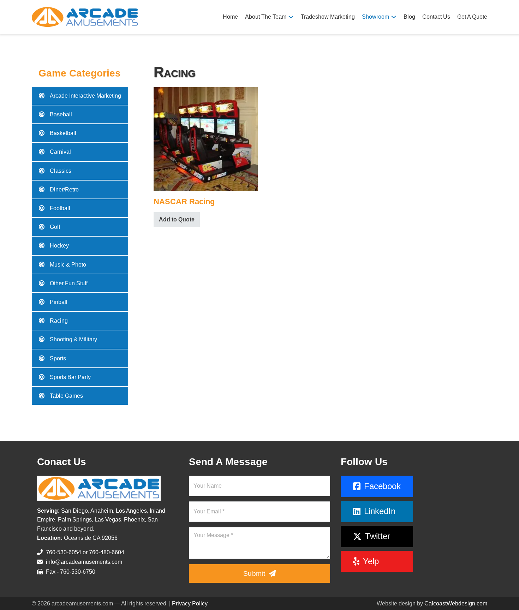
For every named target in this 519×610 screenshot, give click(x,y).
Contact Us (436, 17)
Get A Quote (472, 17)
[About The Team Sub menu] (291, 17)
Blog (409, 17)
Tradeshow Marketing (328, 17)
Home (230, 17)
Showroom (375, 17)
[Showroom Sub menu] (393, 17)
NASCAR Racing (184, 201)
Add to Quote (177, 219)
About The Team (265, 17)
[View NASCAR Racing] (206, 138)
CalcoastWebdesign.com (455, 603)
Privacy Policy (190, 603)
